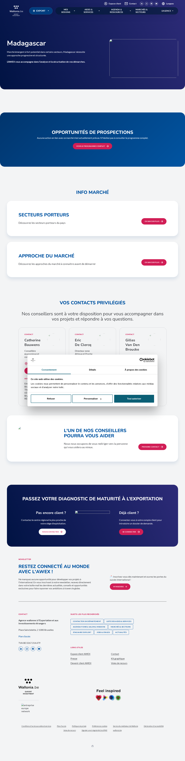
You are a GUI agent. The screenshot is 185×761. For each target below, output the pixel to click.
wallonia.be (117, 730)
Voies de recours (119, 663)
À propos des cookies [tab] (136, 370)
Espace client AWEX (80, 653)
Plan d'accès (61, 726)
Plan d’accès (24, 636)
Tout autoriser (134, 398)
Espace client (115, 3)
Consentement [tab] (49, 370)
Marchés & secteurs (121, 627)
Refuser (51, 398)
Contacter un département (87, 621)
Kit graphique (118, 658)
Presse (74, 658)
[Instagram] (146, 3)
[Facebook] (151, 3)
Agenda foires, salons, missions (89, 627)
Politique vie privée (79, 726)
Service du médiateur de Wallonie (125, 726)
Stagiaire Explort (82, 632)
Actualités (120, 632)
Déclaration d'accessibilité (154, 726)
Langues (170, 3)
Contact (132, 3)
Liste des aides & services (119, 621)
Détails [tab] (92, 370)
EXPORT (40, 10)
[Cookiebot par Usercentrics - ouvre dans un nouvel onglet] (141, 360)
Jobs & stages (103, 632)
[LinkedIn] (141, 3)
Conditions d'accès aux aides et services (36, 726)
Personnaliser (91, 398)
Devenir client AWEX (81, 663)
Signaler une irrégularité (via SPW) (94, 730)
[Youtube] (156, 3)
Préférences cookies (99, 726)
